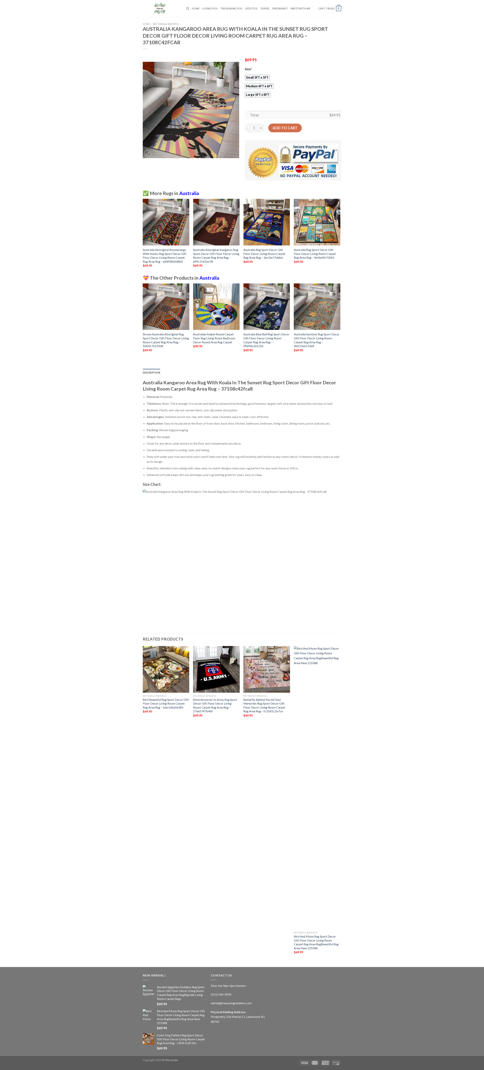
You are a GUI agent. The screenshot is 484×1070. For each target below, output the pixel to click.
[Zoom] (147, 153)
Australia (189, 193)
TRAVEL (265, 8)
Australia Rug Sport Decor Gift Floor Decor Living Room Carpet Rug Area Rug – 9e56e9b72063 (315, 253)
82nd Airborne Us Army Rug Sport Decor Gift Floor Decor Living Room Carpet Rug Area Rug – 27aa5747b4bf (215, 705)
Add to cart (285, 128)
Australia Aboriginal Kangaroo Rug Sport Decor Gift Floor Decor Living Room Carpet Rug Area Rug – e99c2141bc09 (216, 255)
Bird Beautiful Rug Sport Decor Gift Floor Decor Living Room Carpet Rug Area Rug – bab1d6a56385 (166, 703)
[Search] (187, 8)
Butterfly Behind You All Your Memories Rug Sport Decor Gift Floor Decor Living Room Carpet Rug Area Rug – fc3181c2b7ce (264, 705)
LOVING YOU (210, 8)
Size (248, 69)
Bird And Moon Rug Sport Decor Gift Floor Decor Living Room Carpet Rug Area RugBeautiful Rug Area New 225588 (316, 942)
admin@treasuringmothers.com (231, 1003)
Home (195, 8)
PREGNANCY (280, 8)
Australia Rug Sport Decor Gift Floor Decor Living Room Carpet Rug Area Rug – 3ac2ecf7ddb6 (264, 253)
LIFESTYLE (251, 8)
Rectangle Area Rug (166, 24)
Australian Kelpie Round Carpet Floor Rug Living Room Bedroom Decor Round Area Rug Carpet (214, 338)
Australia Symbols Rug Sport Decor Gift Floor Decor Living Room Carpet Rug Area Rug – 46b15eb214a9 (316, 340)
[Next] (340, 236)
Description (151, 372)
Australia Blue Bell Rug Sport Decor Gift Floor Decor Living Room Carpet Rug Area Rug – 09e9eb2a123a (266, 340)
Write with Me (300, 8)
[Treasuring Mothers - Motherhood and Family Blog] (162, 8)
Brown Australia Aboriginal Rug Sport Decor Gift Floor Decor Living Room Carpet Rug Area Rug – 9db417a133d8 (166, 340)
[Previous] (143, 236)
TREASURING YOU (231, 8)
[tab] (151, 372)
